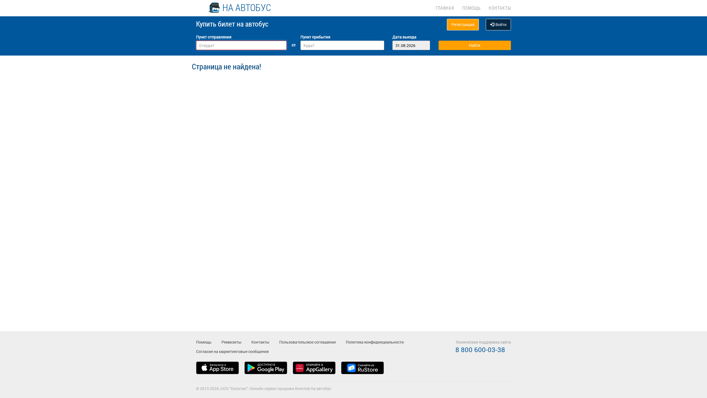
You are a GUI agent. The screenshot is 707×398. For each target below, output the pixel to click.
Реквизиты (231, 342)
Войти (500, 24)
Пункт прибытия (315, 37)
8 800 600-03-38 (480, 349)
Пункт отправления (213, 37)
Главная (445, 8)
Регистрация (462, 24)
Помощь (471, 8)
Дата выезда (404, 37)
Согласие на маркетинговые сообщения (232, 351)
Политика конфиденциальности (375, 342)
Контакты (500, 8)
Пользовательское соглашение (307, 342)
